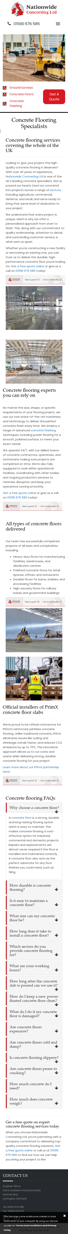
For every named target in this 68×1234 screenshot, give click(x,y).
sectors (55, 190)
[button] (11, 58)
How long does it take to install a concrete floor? (30, 933)
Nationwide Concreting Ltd (24, 176)
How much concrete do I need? (31, 1085)
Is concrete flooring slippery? (34, 1057)
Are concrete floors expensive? (26, 1029)
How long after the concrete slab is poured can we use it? (34, 983)
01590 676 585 (26, 23)
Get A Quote (54, 96)
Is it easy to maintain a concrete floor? (29, 902)
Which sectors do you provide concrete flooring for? (31, 950)
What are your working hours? (29, 967)
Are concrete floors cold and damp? (33, 1044)
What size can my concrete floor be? (32, 917)
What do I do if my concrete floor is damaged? (33, 1013)
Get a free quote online (27, 266)
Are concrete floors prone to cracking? (33, 1070)
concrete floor (21, 818)
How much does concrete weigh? (31, 1101)
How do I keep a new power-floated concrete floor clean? (34, 998)
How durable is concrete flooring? (30, 887)
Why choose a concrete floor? (34, 807)
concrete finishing (43, 430)
